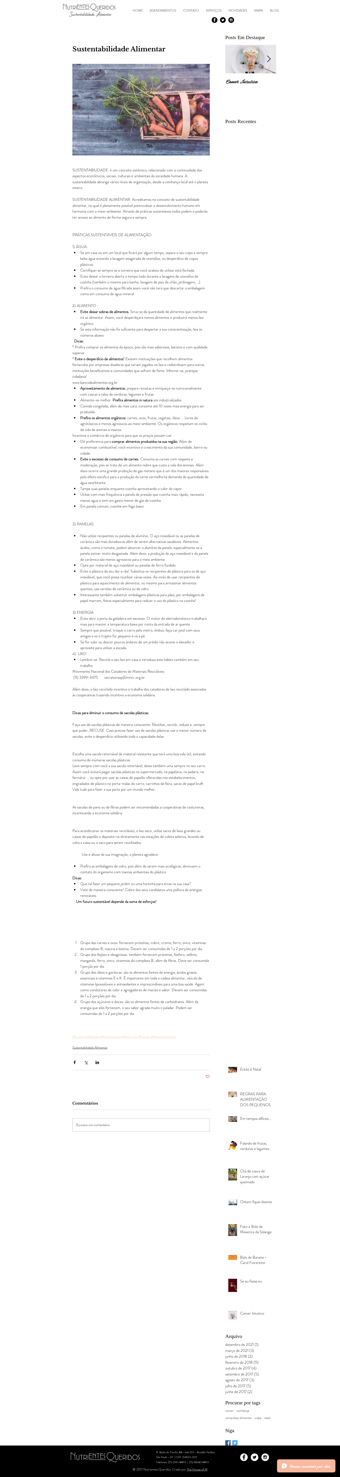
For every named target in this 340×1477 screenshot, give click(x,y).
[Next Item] (269, 59)
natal (267, 1418)
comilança (242, 1411)
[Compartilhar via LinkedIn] (97, 1062)
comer (229, 1411)
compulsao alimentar (238, 1418)
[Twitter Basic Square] (235, 1443)
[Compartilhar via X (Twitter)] (86, 1062)
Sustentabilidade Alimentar (90, 1047)
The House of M (197, 1469)
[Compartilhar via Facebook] (74, 1062)
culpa (258, 1418)
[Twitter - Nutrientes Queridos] (223, 20)
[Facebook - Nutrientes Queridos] (214, 20)
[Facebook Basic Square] (228, 1443)
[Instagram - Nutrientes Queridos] (231, 20)
